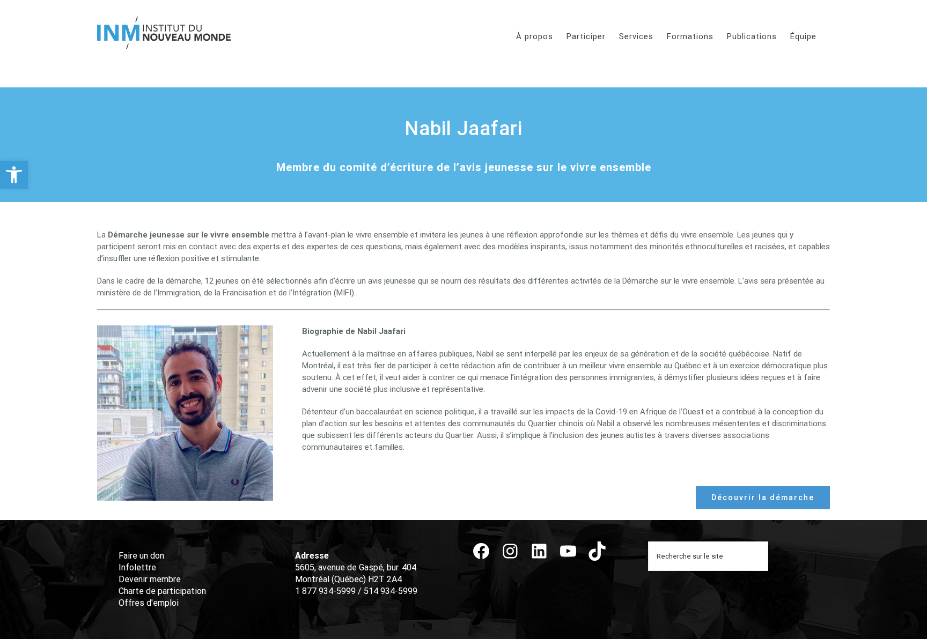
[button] (14, 175)
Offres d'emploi (149, 603)
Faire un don (141, 556)
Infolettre (137, 567)
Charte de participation (162, 591)
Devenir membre (150, 579)
